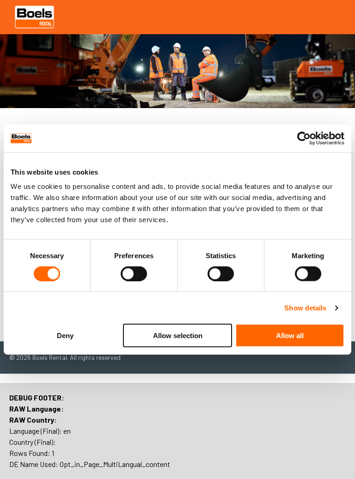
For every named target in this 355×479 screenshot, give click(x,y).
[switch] (134, 273)
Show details (305, 307)
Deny (65, 336)
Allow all (290, 336)
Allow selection (177, 336)
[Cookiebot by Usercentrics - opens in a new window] (303, 138)
